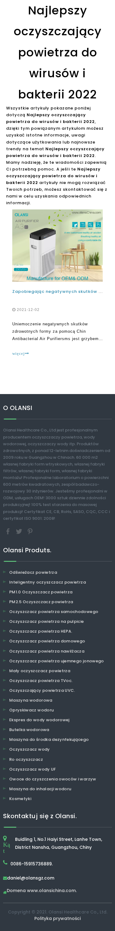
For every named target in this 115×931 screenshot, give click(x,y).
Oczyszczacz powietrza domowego (47, 641)
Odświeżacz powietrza (33, 572)
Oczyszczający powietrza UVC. (42, 690)
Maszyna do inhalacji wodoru (40, 789)
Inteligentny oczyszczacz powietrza (47, 582)
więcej (18, 353)
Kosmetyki (20, 799)
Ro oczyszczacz (26, 759)
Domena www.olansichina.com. (42, 891)
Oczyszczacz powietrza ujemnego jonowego (56, 661)
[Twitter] (19, 530)
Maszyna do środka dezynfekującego (49, 739)
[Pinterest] (30, 530)
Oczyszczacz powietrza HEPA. (40, 631)
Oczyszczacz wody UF (32, 769)
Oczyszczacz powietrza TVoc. (40, 681)
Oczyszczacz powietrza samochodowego (53, 612)
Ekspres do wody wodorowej (39, 720)
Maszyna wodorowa (30, 700)
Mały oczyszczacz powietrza (39, 671)
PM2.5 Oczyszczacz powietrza (41, 602)
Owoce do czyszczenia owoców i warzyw (52, 779)
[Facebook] (8, 530)
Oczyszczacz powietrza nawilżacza (46, 651)
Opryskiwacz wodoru (31, 710)
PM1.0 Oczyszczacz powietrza (40, 592)
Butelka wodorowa (29, 730)
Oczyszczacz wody (29, 749)
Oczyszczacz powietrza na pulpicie (46, 621)
